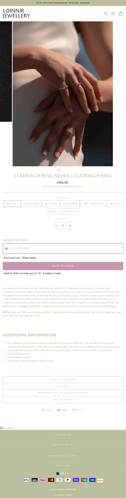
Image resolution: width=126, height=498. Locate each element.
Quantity (63, 219)
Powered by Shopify (63, 495)
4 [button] (67, 170)
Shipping (59, 186)
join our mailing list (63, 455)
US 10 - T (54, 211)
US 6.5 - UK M (31, 203)
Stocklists (63, 465)
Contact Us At (63, 444)
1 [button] (59, 170)
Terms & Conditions (63, 379)
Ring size (63, 198)
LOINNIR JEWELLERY (16, 14)
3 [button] (65, 170)
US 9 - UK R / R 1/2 (93, 203)
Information (63, 435)
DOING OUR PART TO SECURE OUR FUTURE (63, 393)
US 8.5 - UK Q (70, 203)
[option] (63, 3)
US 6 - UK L (12, 203)
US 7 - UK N (51, 203)
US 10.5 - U (70, 211)
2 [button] (62, 170)
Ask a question (63, 399)
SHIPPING (63, 386)
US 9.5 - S (115, 203)
